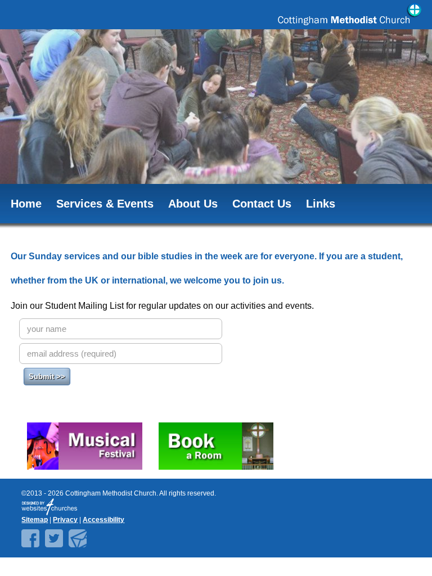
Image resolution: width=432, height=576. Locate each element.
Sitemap (34, 520)
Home (26, 203)
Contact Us (261, 203)
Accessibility (103, 520)
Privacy (65, 520)
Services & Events (105, 203)
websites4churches (49, 506)
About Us (193, 203)
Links (320, 203)
